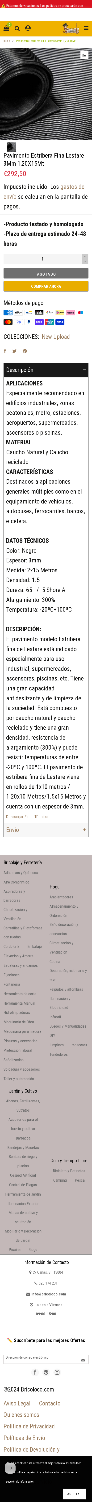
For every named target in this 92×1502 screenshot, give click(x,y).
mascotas (79, 1045)
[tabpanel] (46, 94)
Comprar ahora (46, 286)
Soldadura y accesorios (22, 1069)
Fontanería (12, 984)
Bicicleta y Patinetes (69, 1170)
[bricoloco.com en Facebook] (35, 1372)
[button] (84, 261)
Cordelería (11, 946)
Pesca (80, 1180)
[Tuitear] (14, 351)
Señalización (14, 1059)
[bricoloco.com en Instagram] (57, 1372)
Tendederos (59, 1054)
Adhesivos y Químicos (21, 872)
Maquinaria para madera (22, 1031)
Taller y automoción (19, 1078)
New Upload (56, 336)
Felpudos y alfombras (66, 989)
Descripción (19, 370)
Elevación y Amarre (18, 956)
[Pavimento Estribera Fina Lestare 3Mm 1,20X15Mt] (46, 94)
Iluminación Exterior (23, 1203)
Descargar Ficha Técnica (27, 816)
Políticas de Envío (24, 1438)
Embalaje (34, 946)
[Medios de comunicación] (84, 55)
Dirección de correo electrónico (27, 1357)
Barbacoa (23, 1138)
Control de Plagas (23, 1184)
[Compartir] (5, 351)
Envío (12, 829)
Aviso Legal (17, 1403)
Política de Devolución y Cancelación (29, 1454)
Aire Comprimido (16, 882)
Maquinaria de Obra (19, 1022)
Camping (60, 1180)
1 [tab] (46, 135)
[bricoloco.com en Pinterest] (46, 1372)
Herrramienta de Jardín (23, 1194)
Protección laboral (18, 1050)
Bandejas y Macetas (23, 1147)
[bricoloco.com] (70, 28)
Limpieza (57, 1045)
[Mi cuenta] (27, 28)
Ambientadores (61, 897)
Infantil (55, 1017)
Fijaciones (12, 974)
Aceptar (74, 1494)
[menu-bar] (84, 28)
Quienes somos (21, 1414)
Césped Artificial (23, 1175)
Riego (33, 1249)
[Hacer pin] (25, 351)
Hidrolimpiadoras (17, 1012)
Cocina (55, 961)
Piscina (15, 1249)
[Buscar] (17, 28)
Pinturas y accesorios (21, 1040)
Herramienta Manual (19, 1003)
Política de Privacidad (29, 1426)
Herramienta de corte (20, 993)
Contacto (49, 1403)
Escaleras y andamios (21, 965)
